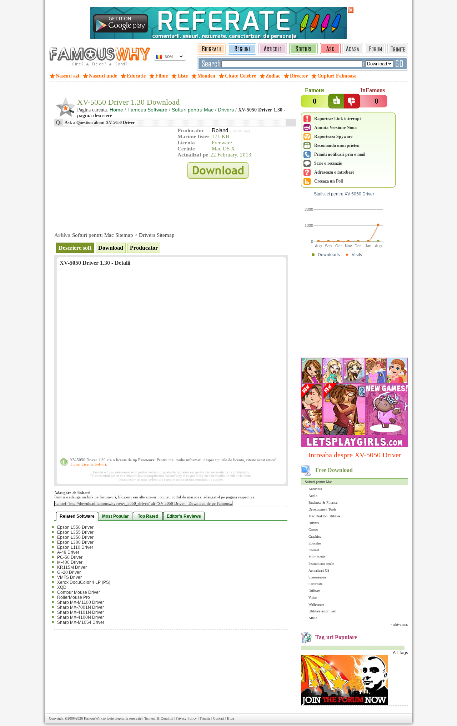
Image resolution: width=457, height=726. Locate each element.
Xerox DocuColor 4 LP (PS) (83, 582)
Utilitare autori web (322, 611)
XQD (61, 587)
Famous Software (147, 110)
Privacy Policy (186, 718)
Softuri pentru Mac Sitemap (102, 235)
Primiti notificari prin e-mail (339, 154)
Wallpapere (316, 604)
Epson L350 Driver (75, 537)
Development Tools (322, 509)
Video (312, 598)
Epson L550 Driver (75, 527)
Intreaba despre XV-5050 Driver (354, 455)
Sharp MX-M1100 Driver (80, 602)
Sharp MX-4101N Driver (80, 612)
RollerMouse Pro (73, 597)
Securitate (315, 584)
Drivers (313, 523)
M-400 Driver (69, 562)
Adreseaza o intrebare (334, 172)
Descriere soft (75, 248)
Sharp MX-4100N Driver (80, 617)
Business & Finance (322, 502)
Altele (312, 618)
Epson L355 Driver (75, 532)
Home (116, 110)
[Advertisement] (354, 309)
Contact (218, 718)
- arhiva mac (399, 624)
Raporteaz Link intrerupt (337, 118)
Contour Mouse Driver (78, 592)
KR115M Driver (72, 567)
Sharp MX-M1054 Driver (80, 622)
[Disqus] (171, 364)
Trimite (205, 718)
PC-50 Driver (69, 557)
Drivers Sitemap (157, 235)
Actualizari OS (319, 570)
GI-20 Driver (69, 572)
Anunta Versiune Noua (335, 127)
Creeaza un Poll (328, 181)
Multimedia (316, 557)
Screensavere (317, 577)
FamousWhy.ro (95, 718)
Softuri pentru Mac (318, 482)
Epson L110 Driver (75, 547)
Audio (312, 496)
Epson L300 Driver (75, 542)
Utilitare (314, 591)
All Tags (400, 652)
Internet (313, 550)
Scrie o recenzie (328, 163)
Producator (144, 248)
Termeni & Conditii (158, 718)
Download (110, 248)
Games (313, 530)
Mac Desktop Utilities (324, 516)
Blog (230, 718)
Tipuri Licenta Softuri (88, 464)
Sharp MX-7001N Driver (80, 607)
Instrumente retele (321, 564)
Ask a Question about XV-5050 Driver (99, 122)
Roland (220, 130)
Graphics (314, 536)
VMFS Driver (69, 577)
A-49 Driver (68, 552)
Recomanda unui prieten (337, 145)
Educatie (314, 543)
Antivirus (315, 489)
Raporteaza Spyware (333, 136)
